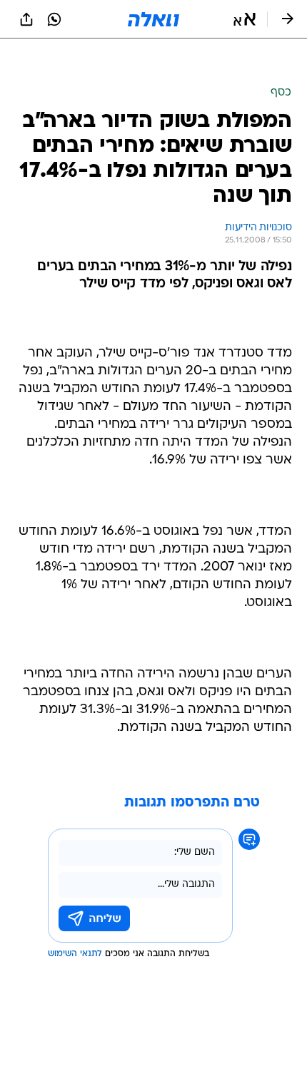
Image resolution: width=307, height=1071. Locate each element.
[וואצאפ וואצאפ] (54, 19)
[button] (244, 19)
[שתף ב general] (26, 19)
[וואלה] (153, 19)
